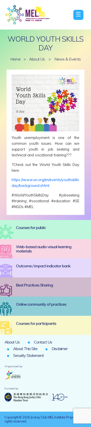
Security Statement (28, 355)
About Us (37, 59)
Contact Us (43, 342)
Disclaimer (59, 348)
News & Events (67, 59)
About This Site (25, 348)
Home (15, 59)
